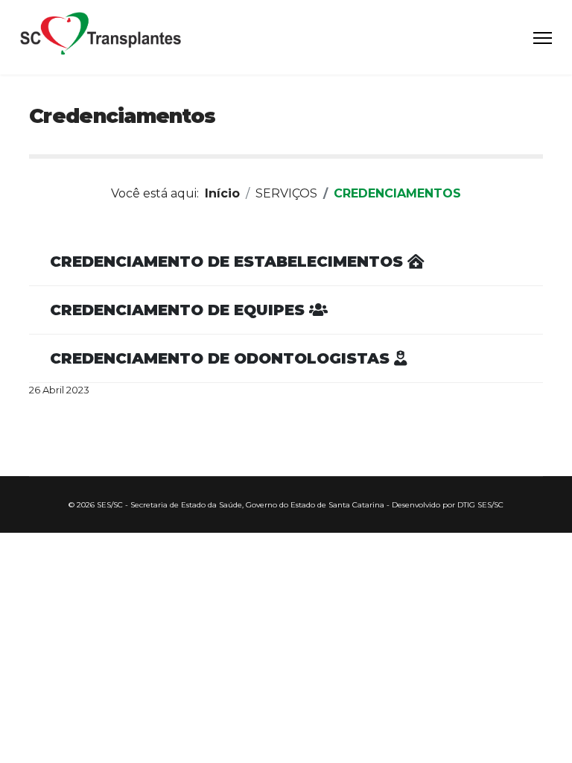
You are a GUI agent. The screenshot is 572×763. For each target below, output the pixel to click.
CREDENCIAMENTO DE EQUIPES (179, 310)
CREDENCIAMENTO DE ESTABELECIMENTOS (228, 261)
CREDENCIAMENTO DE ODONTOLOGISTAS (222, 358)
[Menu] (542, 38)
